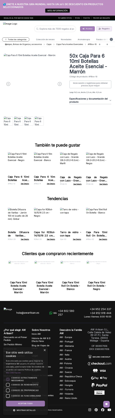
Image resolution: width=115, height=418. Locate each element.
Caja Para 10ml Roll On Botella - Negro (96, 286)
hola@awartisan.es (27, 312)
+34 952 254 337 (100, 309)
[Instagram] (90, 410)
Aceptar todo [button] (25, 403)
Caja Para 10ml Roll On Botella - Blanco (96, 235)
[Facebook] (103, 410)
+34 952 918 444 (100, 313)
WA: (63, 312)
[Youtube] (109, 410)
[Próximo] (107, 44)
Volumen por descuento (101, 18)
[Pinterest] (96, 410)
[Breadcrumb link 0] (6, 44)
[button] (25, 410)
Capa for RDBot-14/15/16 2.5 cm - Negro (44, 235)
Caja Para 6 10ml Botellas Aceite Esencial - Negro (18, 180)
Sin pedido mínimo (65, 18)
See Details (25, 184)
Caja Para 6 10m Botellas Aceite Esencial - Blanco (44, 180)
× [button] (44, 350)
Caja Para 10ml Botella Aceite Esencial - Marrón (18, 287)
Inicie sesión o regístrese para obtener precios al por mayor (90, 84)
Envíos (77, 18)
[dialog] (25, 381)
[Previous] (100, 44)
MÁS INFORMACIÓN (57, 10)
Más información (13, 372)
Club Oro (86, 18)
